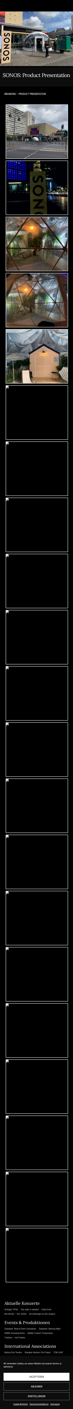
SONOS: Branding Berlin (14, 1333)
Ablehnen (36, 1386)
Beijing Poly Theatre (13, 1352)
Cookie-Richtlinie (20, 1404)
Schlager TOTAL (11, 1309)
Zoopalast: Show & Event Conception (20, 1329)
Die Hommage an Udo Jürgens (42, 1314)
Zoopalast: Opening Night (50, 1329)
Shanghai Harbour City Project (38, 1352)
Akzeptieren (36, 1376)
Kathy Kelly (46, 1309)
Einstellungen (36, 1396)
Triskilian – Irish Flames (14, 1337)
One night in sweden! (30, 1309)
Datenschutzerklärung (39, 1404)
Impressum (55, 1404)
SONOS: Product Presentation (40, 1333)
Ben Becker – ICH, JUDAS (15, 1314)
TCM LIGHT (58, 1352)
